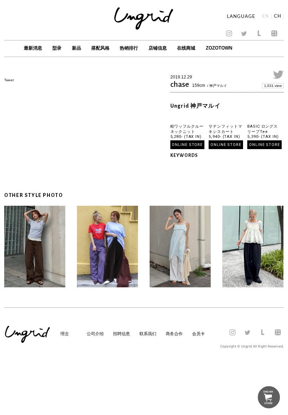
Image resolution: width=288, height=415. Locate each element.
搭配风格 (100, 48)
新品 (76, 48)
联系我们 (147, 333)
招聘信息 (121, 333)
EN (265, 16)
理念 (64, 333)
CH (277, 16)
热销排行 (129, 48)
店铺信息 (158, 48)
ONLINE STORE (187, 144)
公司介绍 (95, 333)
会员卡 (198, 333)
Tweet (9, 80)
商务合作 (174, 333)
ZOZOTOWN (219, 48)
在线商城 (186, 48)
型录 (56, 48)
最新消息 (33, 48)
